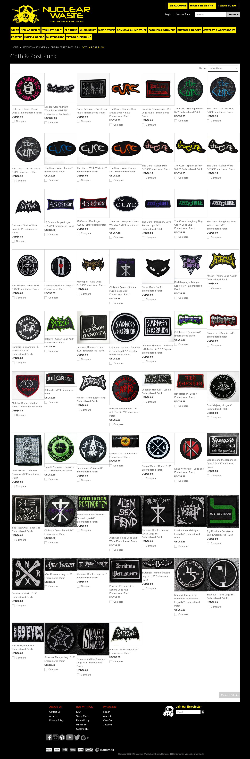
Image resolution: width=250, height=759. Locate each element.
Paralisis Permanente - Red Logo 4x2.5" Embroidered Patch (156, 113)
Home (15, 47)
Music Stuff (88, 30)
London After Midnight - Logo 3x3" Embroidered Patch (187, 534)
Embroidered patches (64, 47)
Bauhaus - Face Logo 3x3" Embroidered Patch (221, 596)
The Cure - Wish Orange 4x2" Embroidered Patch (122, 170)
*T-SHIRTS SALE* (52, 30)
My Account (178, 5)
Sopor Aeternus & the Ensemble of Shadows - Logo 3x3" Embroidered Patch (187, 600)
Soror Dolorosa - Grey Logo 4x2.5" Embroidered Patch (92, 111)
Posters (16, 37)
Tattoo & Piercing (78, 37)
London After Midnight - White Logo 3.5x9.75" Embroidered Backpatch (57, 110)
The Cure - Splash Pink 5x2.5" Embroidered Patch (156, 167)
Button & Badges (189, 30)
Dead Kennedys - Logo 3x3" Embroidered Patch (189, 470)
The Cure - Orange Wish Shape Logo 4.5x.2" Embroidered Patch (122, 113)
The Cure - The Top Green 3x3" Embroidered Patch (188, 110)
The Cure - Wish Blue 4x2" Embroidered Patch (58, 170)
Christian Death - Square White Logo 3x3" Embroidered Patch (155, 534)
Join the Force (183, 14)
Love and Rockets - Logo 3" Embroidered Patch (59, 287)
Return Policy (82, 720)
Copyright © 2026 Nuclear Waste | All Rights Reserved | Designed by (151, 754)
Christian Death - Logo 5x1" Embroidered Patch (92, 576)
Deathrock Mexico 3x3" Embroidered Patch (24, 595)
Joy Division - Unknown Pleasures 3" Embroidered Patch (26, 474)
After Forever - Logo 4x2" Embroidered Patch (58, 576)
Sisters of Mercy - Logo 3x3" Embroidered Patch (59, 659)
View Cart (108, 720)
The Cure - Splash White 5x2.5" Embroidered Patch (221, 167)
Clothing (71, 30)
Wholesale (81, 724)
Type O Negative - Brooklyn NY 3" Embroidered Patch (59, 469)
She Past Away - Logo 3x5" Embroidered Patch (26, 529)
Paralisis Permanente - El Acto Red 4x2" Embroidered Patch (124, 412)
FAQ (78, 712)
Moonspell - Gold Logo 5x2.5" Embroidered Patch (91, 283)
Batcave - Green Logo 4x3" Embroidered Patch (59, 341)
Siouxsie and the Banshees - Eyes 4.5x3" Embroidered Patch (222, 463)
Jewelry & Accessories (219, 30)
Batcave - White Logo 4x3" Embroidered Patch (123, 651)
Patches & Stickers (162, 30)
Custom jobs (82, 729)
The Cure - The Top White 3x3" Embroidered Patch (26, 170)
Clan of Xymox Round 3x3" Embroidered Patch (156, 468)
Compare (21, 121)
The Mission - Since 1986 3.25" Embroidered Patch (25, 287)
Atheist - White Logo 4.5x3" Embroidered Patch (91, 399)
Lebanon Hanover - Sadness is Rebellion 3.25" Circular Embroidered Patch (124, 351)
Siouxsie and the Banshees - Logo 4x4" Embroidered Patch (92, 663)
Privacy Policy (56, 720)
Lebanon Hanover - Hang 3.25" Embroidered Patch (90, 349)
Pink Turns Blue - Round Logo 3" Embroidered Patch (27, 111)
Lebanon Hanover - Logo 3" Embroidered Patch (157, 391)
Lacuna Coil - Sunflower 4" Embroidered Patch (123, 455)
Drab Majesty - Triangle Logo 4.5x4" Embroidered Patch (188, 286)
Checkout (107, 724)
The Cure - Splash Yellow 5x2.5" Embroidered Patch (188, 167)
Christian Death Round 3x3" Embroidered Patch (59, 532)
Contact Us (54, 712)
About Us (54, 716)
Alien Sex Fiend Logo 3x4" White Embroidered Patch (123, 539)
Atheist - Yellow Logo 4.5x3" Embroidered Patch (222, 277)
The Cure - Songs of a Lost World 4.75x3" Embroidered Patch (124, 225)
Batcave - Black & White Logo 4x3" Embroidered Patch (25, 229)
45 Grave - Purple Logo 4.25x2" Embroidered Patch (59, 224)
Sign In (106, 712)
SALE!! (15, 30)
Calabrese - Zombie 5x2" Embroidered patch (187, 334)
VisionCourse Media (194, 754)
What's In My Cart (202, 5)
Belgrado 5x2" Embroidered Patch (59, 392)
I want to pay (227, 5)
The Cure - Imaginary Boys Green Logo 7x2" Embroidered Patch (188, 225)
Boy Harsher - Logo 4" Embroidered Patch (186, 395)
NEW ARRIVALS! (30, 30)
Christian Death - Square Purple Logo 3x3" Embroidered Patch (122, 291)
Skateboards (55, 37)
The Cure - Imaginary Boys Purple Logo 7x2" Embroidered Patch (156, 225)
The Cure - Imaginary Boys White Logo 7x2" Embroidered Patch (221, 225)
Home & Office (34, 37)
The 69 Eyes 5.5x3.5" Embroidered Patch (23, 647)
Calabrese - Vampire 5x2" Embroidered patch (220, 335)
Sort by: (202, 68)
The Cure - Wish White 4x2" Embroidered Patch (92, 170)
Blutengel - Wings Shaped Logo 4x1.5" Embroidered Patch (156, 576)
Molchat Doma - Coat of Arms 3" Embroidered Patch (27, 405)
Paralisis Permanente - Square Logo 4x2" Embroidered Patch (121, 590)
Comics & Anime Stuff (132, 30)
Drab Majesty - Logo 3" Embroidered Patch (219, 407)
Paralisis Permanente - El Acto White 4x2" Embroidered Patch (25, 350)
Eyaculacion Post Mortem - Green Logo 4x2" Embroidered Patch (91, 518)
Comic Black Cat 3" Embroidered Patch (152, 289)
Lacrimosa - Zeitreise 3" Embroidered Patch (90, 470)
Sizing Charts (82, 716)
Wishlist (107, 716)
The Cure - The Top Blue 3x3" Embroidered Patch (220, 110)
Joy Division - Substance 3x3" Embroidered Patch (220, 533)
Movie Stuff (106, 30)
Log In (168, 14)
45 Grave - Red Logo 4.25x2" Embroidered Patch (91, 223)
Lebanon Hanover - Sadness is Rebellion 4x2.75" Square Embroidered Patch (157, 349)
